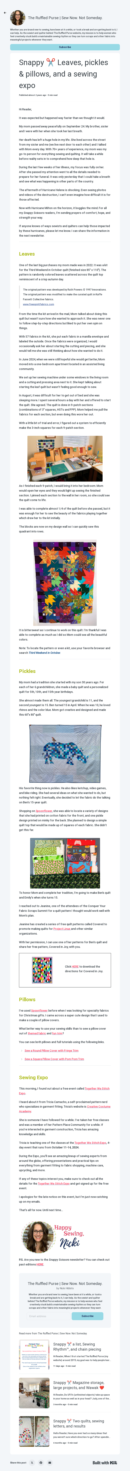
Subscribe (65, 47)
